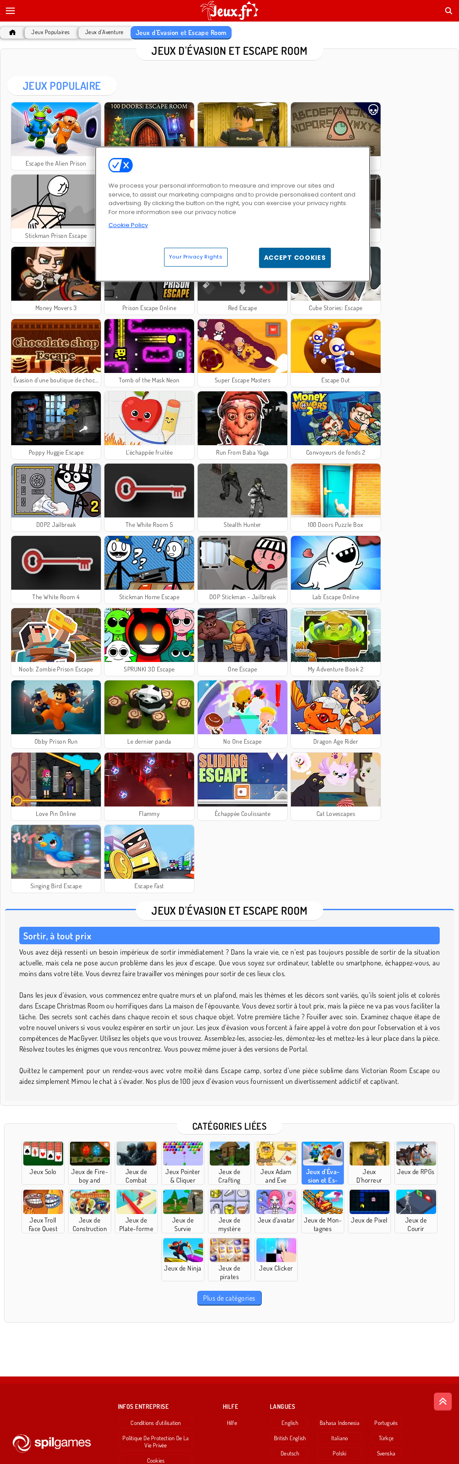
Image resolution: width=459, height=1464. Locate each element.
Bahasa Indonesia (339, 1422)
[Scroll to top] (443, 1402)
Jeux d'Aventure (104, 32)
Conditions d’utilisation (155, 1422)
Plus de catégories (229, 1297)
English (289, 1422)
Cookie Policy (128, 225)
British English (290, 1438)
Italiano (339, 1438)
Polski (339, 1453)
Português (386, 1422)
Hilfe (232, 1422)
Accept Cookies (295, 257)
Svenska (386, 1453)
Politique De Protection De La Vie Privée (155, 1441)
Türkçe (386, 1438)
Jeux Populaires (50, 32)
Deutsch (290, 1453)
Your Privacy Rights (196, 256)
